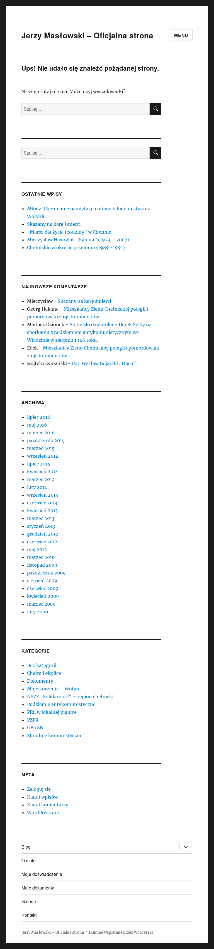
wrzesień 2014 (42, 456)
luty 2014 (37, 487)
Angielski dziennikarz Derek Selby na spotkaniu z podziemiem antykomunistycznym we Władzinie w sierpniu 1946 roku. (89, 332)
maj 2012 (37, 549)
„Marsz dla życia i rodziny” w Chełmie (69, 232)
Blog (26, 847)
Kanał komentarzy (47, 804)
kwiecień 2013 (42, 510)
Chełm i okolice (44, 673)
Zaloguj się (39, 789)
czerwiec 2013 (42, 503)
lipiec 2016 (38, 417)
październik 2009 (46, 573)
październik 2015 (46, 440)
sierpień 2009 (42, 580)
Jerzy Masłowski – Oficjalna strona (87, 35)
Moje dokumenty (37, 887)
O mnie (28, 860)
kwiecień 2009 (43, 596)
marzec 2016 (41, 432)
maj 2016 (37, 425)
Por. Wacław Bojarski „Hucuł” (105, 363)
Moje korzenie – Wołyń (53, 689)
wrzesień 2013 (42, 495)
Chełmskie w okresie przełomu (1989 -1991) (76, 247)
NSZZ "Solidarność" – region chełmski (70, 696)
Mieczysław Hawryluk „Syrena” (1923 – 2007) (78, 239)
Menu (181, 35)
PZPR (32, 720)
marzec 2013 (40, 518)
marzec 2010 (41, 557)
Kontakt (29, 915)
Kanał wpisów (42, 797)
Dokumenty (40, 681)
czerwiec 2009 (43, 588)
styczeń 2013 (41, 526)
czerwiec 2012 (42, 541)
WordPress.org (43, 812)
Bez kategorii (41, 665)
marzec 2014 (41, 479)
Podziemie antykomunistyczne (61, 704)
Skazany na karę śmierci (54, 224)
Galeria (28, 901)
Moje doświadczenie (41, 874)
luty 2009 (37, 612)
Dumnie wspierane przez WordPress (121, 932)
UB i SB (35, 727)
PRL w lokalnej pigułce (52, 712)
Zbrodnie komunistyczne (54, 735)
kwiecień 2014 (42, 471)
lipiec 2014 (38, 464)
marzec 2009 (41, 604)
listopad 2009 (42, 565)
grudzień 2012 (42, 534)
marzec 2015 (41, 448)
